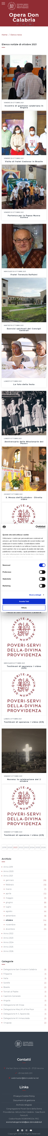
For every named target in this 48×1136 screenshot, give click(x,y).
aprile (8, 893)
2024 (32, 847)
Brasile (6, 987)
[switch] (42, 572)
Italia (5, 978)
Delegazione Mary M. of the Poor (18, 1009)
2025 (37, 847)
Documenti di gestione (24, 1100)
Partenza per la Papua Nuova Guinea (24, 216)
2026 (43, 847)
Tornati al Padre (10, 992)
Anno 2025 (8, 947)
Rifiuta (24, 608)
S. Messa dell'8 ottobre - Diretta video (24, 498)
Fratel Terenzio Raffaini (24, 275)
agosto (9, 911)
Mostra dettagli (35, 595)
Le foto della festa (23, 384)
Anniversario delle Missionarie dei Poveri (24, 443)
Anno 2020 (8, 871)
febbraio (10, 885)
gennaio (10, 880)
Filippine (7, 974)
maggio (9, 898)
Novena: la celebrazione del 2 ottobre (24, 780)
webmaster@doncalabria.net (25, 1078)
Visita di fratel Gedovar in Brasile (24, 161)
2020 (9, 847)
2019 (4, 847)
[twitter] (22, 1130)
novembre (10, 925)
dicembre (10, 929)
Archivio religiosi (24, 1105)
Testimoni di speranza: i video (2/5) (24, 835)
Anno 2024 (8, 942)
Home (4, 35)
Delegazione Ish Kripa (13, 1005)
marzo (9, 889)
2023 (26, 847)
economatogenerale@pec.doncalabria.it (24, 1122)
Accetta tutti (24, 601)
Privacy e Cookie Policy (24, 1096)
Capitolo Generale (12, 996)
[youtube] (31, 1130)
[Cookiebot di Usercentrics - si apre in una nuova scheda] (35, 527)
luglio (8, 907)
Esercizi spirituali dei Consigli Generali (24, 330)
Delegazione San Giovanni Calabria (20, 969)
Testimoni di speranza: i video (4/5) (24, 667)
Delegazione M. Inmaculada (16, 1018)
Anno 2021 (8, 876)
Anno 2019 (8, 867)
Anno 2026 (8, 951)
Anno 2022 (8, 933)
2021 (15, 847)
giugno (9, 902)
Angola (6, 1000)
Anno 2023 (8, 938)
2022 (21, 847)
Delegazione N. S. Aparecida (16, 1014)
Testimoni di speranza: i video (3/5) (24, 722)
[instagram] (26, 1130)
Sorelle (6, 983)
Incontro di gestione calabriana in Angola (24, 107)
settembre (11, 916)
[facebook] (18, 1130)
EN (30, 24)
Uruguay (7, 1023)
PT (23, 24)
